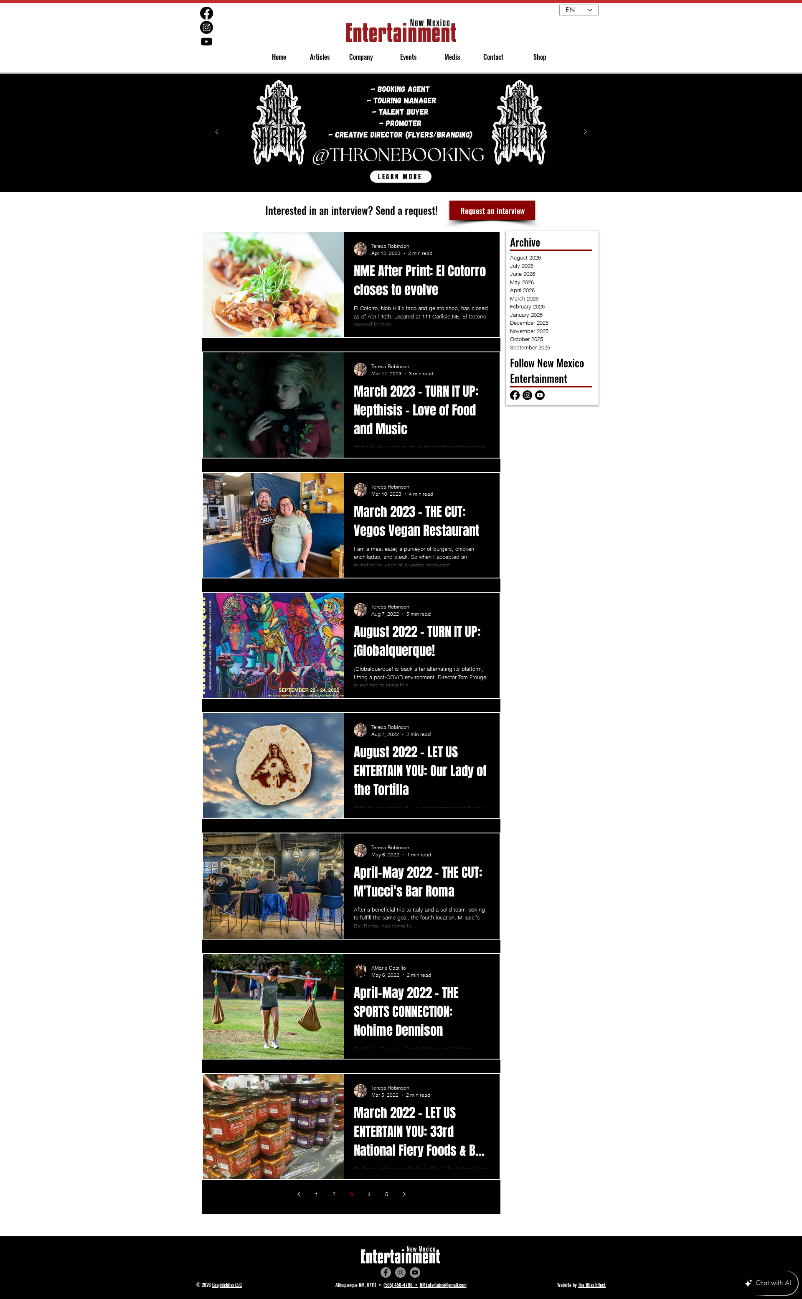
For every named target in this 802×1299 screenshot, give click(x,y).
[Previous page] (298, 1194)
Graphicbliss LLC (227, 1284)
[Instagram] (400, 1272)
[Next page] (403, 1194)
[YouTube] (415, 1272)
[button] (357, 57)
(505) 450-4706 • (401, 1284)
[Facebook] (386, 1272)
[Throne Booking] (401, 172)
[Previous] (216, 132)
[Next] (585, 132)
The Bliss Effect (592, 1284)
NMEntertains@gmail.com (443, 1284)
